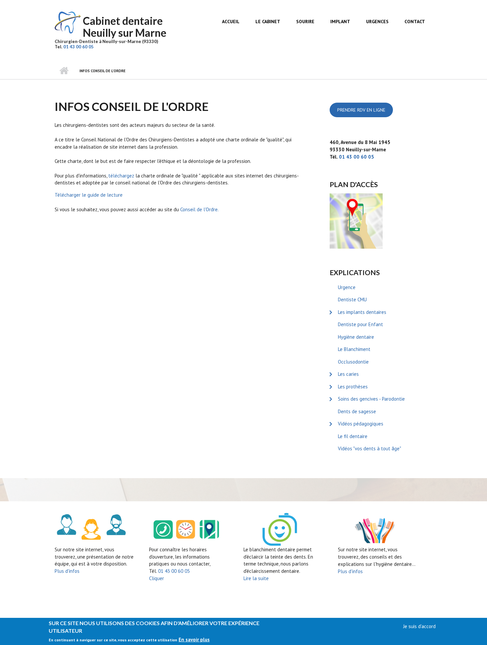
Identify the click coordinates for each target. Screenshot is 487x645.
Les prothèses (353, 386)
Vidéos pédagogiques (360, 424)
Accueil (231, 22)
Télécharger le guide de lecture (89, 195)
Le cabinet (267, 22)
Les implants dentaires (362, 312)
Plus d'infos (67, 571)
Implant (340, 22)
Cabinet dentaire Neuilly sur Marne (124, 26)
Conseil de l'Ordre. (199, 209)
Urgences (377, 22)
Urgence (346, 287)
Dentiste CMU (352, 299)
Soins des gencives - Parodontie (371, 399)
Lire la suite (256, 578)
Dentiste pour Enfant (360, 324)
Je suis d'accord (419, 626)
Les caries (348, 374)
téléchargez (121, 176)
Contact (415, 22)
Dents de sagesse (357, 411)
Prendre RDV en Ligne (361, 110)
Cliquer (156, 578)
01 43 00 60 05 (78, 46)
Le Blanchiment (354, 349)
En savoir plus (194, 639)
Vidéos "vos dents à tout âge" (369, 448)
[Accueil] (68, 22)
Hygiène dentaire (356, 337)
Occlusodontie (353, 362)
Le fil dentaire (352, 436)
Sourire (305, 22)
